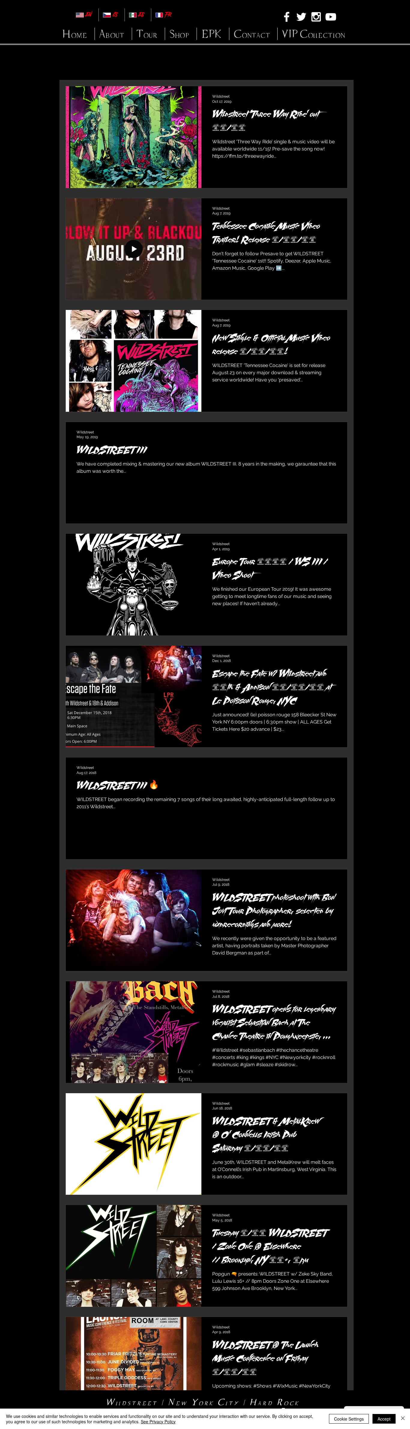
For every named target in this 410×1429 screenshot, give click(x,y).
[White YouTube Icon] (330, 16)
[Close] (402, 1418)
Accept (384, 1419)
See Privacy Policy (158, 1421)
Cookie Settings (349, 1419)
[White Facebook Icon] (286, 16)
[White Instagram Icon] (316, 16)
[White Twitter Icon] (301, 16)
